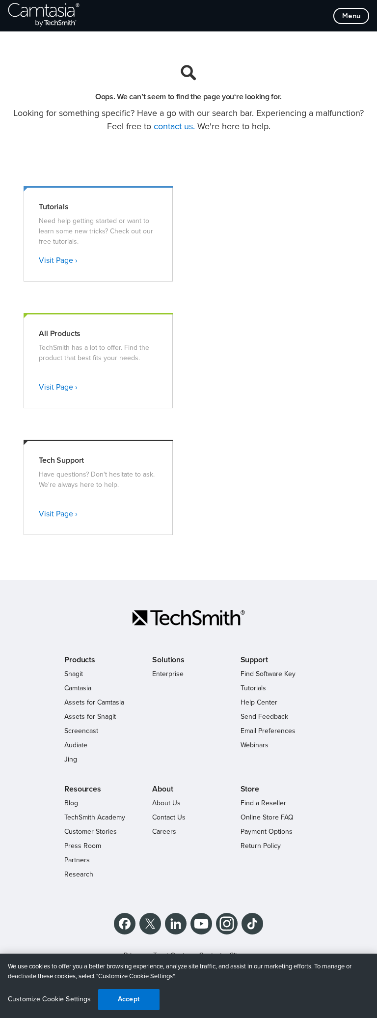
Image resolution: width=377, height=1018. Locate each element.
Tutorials (253, 688)
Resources (82, 789)
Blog (71, 803)
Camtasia (77, 688)
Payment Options (267, 831)
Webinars (255, 745)
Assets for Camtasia (94, 702)
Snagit (73, 674)
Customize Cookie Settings (49, 999)
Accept (128, 999)
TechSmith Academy (94, 817)
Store (250, 789)
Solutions (168, 660)
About (162, 789)
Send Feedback (264, 716)
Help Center (259, 702)
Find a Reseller (263, 803)
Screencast (81, 731)
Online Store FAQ (267, 817)
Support (254, 660)
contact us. (174, 126)
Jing (70, 759)
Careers (164, 831)
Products (79, 660)
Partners (77, 860)
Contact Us (169, 817)
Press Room (82, 846)
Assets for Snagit (90, 716)
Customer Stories (90, 831)
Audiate (75, 745)
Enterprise (168, 674)
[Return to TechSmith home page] (44, 15)
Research (78, 874)
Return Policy (261, 846)
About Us (166, 803)
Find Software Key (268, 674)
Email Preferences (268, 731)
